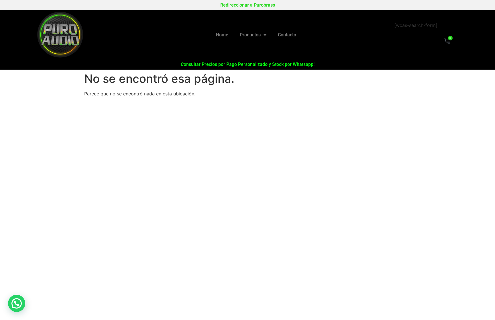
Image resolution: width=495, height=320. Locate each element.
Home (222, 35)
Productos (250, 35)
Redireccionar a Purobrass (247, 5)
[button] (16, 303)
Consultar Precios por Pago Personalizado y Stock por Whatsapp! (248, 64)
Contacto (287, 35)
